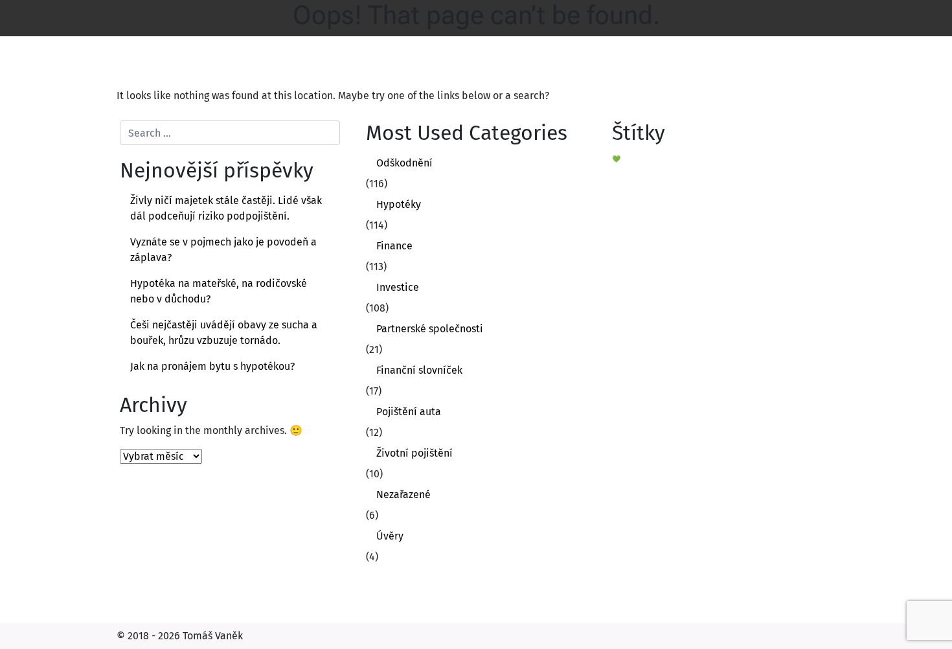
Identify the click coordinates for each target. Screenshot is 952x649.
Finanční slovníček (419, 370)
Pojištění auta (408, 411)
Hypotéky (398, 204)
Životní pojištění (414, 453)
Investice (397, 287)
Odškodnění (404, 163)
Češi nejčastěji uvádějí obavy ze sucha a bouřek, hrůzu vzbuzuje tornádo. (223, 333)
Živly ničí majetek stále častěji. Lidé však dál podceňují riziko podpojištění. (226, 208)
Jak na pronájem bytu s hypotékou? (212, 366)
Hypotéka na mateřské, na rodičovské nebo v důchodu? (218, 291)
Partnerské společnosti (429, 329)
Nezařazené (403, 494)
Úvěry (389, 536)
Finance (394, 246)
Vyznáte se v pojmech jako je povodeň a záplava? (223, 250)
